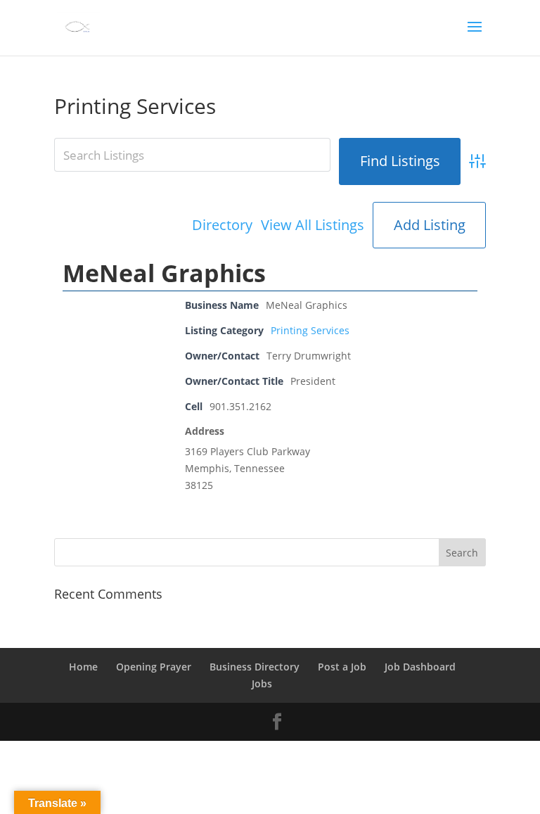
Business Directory (255, 666)
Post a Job (342, 666)
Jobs (262, 683)
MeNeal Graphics (164, 273)
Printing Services (310, 330)
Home (83, 666)
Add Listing (429, 224)
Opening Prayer (153, 666)
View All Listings (312, 225)
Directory (222, 225)
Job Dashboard (420, 666)
